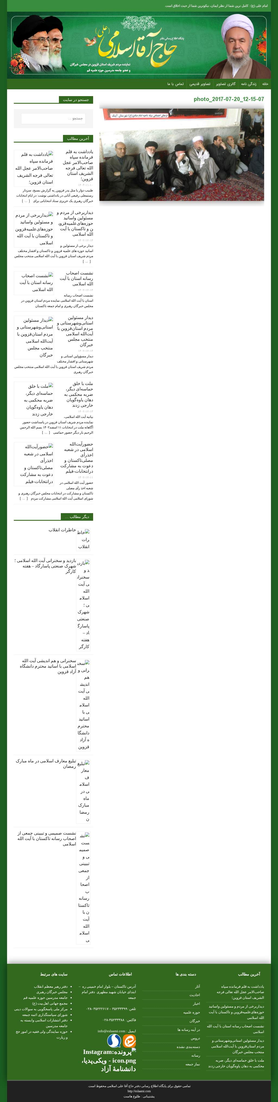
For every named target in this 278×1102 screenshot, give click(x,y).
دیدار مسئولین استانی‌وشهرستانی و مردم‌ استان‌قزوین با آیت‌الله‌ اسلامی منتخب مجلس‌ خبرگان (237, 1046)
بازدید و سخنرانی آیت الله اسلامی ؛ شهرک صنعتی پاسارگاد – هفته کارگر (45, 566)
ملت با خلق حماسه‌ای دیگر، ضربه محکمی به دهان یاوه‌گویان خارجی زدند (78, 394)
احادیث (194, 995)
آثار (197, 986)
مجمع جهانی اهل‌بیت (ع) (50, 1003)
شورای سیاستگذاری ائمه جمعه (45, 1015)
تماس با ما (176, 84)
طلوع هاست (132, 1096)
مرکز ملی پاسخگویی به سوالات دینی (41, 1009)
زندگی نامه (249, 84)
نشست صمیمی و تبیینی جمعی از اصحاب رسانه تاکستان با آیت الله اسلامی (46, 838)
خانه (265, 84)
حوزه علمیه (191, 1012)
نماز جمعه (192, 1064)
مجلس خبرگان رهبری (52, 992)
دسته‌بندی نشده (188, 1047)
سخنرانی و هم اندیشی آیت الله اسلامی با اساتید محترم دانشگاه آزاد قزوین (48, 666)
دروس (195, 1038)
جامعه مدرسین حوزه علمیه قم (45, 998)
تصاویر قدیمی (199, 84)
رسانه (195, 1055)
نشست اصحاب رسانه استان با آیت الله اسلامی (76, 278)
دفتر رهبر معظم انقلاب (51, 986)
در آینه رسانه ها (189, 1030)
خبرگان (194, 1021)
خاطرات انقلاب (62, 530)
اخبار (196, 1004)
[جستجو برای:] (53, 118)
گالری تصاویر (225, 84)
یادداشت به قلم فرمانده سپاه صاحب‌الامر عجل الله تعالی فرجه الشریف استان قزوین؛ (240, 992)
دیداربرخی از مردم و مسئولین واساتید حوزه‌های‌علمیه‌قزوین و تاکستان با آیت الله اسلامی (75, 223)
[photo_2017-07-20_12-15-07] (181, 198)
